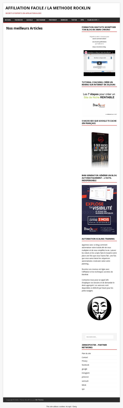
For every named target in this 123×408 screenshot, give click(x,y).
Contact (85, 357)
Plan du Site (92, 20)
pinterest (53, 20)
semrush (64, 20)
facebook (19, 20)
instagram (40, 20)
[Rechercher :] (99, 337)
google (29, 20)
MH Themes (39, 400)
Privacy (84, 361)
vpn (82, 20)
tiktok (74, 20)
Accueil (8, 20)
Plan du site (86, 353)
